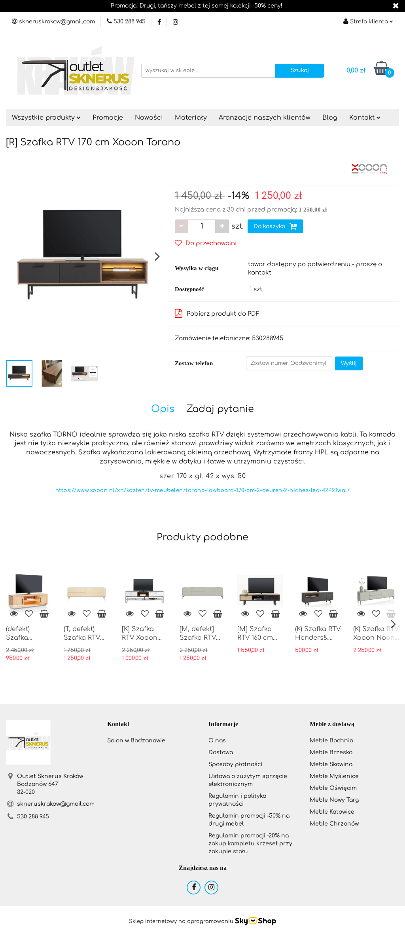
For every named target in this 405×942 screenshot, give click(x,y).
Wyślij (349, 363)
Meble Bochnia (331, 741)
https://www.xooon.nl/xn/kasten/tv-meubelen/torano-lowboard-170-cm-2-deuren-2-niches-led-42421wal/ (202, 490)
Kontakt (363, 117)
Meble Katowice (332, 812)
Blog (329, 117)
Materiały (191, 117)
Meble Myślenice (334, 776)
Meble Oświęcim (333, 788)
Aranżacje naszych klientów (264, 117)
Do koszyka (270, 226)
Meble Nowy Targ (334, 800)
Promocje (108, 117)
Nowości (149, 117)
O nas (217, 741)
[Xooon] (369, 169)
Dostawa (220, 752)
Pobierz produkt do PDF (223, 314)
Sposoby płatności (235, 764)
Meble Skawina (331, 764)
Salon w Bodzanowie (136, 741)
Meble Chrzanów (334, 824)
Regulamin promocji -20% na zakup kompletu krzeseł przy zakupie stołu (250, 843)
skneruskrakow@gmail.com (56, 804)
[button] (118, 724)
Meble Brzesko (331, 752)
